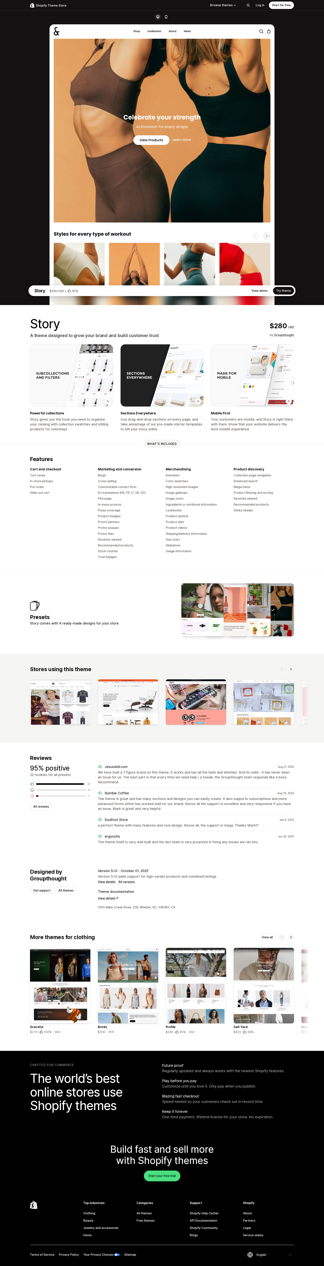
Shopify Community (204, 1228)
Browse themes (221, 5)
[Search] (248, 5)
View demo (259, 290)
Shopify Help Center (204, 1213)
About (247, 1213)
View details (106, 882)
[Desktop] (158, 17)
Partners (249, 1220)
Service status (253, 1235)
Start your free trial (162, 1176)
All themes (66, 890)
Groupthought (284, 335)
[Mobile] (166, 17)
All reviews (41, 806)
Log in (260, 5)
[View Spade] (249, 609)
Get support (41, 890)
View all (267, 937)
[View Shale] (202, 609)
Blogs (194, 1235)
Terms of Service (42, 1254)
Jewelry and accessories (100, 1228)
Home (87, 1235)
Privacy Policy (69, 1254)
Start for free (281, 5)
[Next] (291, 669)
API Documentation (203, 1220)
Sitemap (130, 1254)
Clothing (89, 1213)
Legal (247, 1228)
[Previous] (282, 669)
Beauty (88, 1220)
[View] (60, 702)
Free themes (145, 1220)
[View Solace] (226, 609)
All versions (126, 882)
